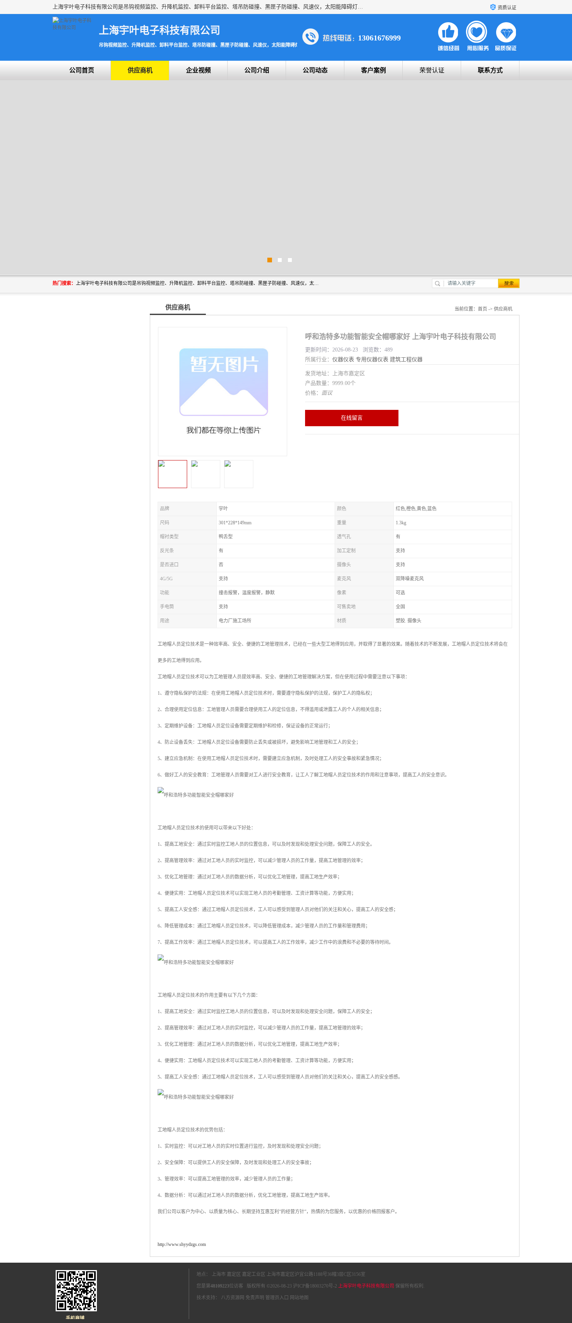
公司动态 (315, 70)
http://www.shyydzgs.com (182, 1244)
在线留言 (352, 418)
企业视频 (198, 70)
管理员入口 (277, 1297)
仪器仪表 (343, 359)
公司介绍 (256, 70)
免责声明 (255, 1297)
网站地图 (299, 1297)
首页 (482, 309)
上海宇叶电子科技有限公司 (366, 1286)
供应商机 (140, 70)
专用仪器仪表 (372, 359)
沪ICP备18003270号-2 (315, 1286)
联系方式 (490, 70)
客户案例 (373, 70)
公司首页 (81, 70)
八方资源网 (232, 1297)
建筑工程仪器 (406, 359)
